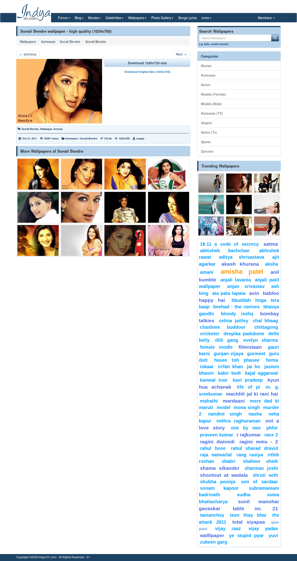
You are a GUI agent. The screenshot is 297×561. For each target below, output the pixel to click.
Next (181, 54)
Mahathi (209, 400)
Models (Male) (211, 103)
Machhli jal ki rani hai (252, 394)
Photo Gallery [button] (161, 17)
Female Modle (216, 347)
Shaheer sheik (260, 461)
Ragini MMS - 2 (258, 441)
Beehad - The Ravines (236, 306)
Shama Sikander (219, 468)
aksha (271, 264)
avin (254, 293)
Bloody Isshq (237, 313)
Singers (206, 122)
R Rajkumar (249, 434)
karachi (224, 44)
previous (28, 54)
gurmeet (256, 353)
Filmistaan (250, 347)
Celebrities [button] (113, 17)
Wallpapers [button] (136, 17)
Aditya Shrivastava (241, 257)
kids (206, 44)
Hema (272, 360)
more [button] (205, 17)
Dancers (207, 151)
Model (223, 407)
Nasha (255, 413)
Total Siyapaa (248, 522)
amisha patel (242, 271)
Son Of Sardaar (259, 481)
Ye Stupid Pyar (246, 535)
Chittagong (266, 327)
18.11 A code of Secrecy (229, 244)
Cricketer (210, 333)
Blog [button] (78, 17)
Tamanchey (212, 515)
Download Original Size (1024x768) (147, 72)
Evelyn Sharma (260, 340)
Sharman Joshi (261, 468)
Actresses (48, 41)
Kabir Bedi (229, 373)
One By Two (246, 427)
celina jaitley (233, 320)
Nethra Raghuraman (238, 420)
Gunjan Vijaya (229, 353)
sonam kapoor (219, 488)
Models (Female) (213, 94)
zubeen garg (213, 542)
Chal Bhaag (265, 320)
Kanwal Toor (214, 380)
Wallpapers (28, 41)
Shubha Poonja (217, 481)
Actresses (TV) (212, 113)
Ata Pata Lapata (228, 293)
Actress (58, 129)
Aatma (271, 244)
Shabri (229, 461)
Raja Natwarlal (216, 454)
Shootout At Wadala (224, 475)
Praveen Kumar (216, 434)
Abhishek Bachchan (224, 250)
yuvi (273, 535)
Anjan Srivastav (245, 286)
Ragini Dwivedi (217, 441)
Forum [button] (63, 17)
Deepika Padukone (243, 333)
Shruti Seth (265, 475)
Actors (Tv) (209, 132)
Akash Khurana (240, 264)
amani (206, 272)
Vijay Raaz (228, 528)
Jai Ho (253, 366)
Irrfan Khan (230, 366)
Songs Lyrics (187, 17)
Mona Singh (247, 407)
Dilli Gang (226, 340)
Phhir (272, 427)
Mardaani (234, 400)
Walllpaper (212, 535)
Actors (205, 84)
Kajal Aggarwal (261, 373)
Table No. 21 (255, 508)
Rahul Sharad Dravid (254, 448)
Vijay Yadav (263, 528)
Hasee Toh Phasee (236, 360)
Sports (205, 141)
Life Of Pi (248, 387)
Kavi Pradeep (248, 380)
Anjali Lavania (235, 279)
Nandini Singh (225, 413)
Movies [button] (93, 17)
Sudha (243, 494)
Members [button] (265, 17)
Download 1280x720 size (147, 63)
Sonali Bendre (70, 41)
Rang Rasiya (249, 454)
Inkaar (207, 366)
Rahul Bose (213, 448)
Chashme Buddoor (222, 327)
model (214, 44)
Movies (206, 65)
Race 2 (271, 434)
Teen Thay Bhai (248, 515)
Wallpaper (46, 129)
